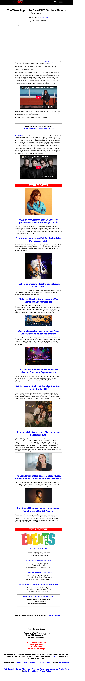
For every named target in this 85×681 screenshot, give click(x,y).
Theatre (35, 669)
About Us (54, 669)
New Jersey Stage (42, 17)
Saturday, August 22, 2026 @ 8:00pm (38, 564)
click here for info (54, 615)
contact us (54, 656)
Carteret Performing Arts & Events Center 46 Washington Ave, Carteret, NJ (38, 590)
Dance (18, 669)
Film (23, 669)
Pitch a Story (64, 669)
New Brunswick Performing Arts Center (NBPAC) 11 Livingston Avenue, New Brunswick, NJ (38, 578)
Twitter (45, 128)
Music (28, 669)
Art (5, 669)
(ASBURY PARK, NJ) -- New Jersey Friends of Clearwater (32, 338)
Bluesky (51, 128)
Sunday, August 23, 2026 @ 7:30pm (38, 588)
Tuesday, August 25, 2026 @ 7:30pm (38, 599)
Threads (32, 128)
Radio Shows (33, 671)
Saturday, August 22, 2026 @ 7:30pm (38, 552)
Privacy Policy (45, 671)
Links (25, 671)
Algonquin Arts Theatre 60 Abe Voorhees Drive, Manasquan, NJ (38, 566)
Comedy (11, 669)
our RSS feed (64, 662)
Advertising (44, 669)
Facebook (26, 128)
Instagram (39, 128)
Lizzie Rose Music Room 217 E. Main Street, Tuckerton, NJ (38, 554)
